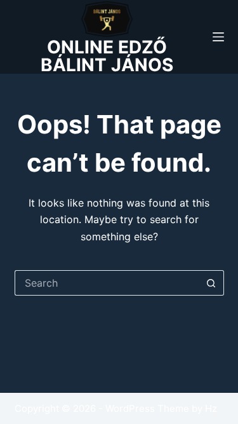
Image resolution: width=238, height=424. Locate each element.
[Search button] (211, 283)
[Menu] (218, 37)
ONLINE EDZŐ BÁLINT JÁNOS (107, 56)
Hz (211, 408)
